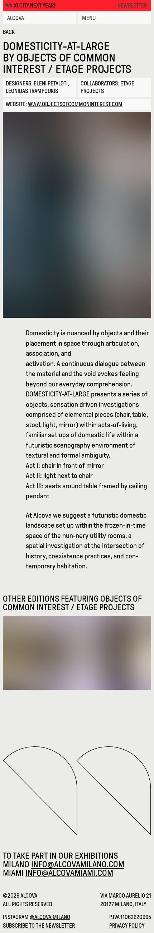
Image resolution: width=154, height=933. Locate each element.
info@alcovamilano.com (77, 864)
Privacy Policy (126, 926)
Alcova (15, 18)
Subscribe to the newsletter (39, 926)
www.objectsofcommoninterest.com (75, 104)
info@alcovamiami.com (69, 873)
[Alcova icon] (8, 5)
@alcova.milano (50, 917)
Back (9, 32)
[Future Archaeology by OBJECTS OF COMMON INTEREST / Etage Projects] (77, 653)
